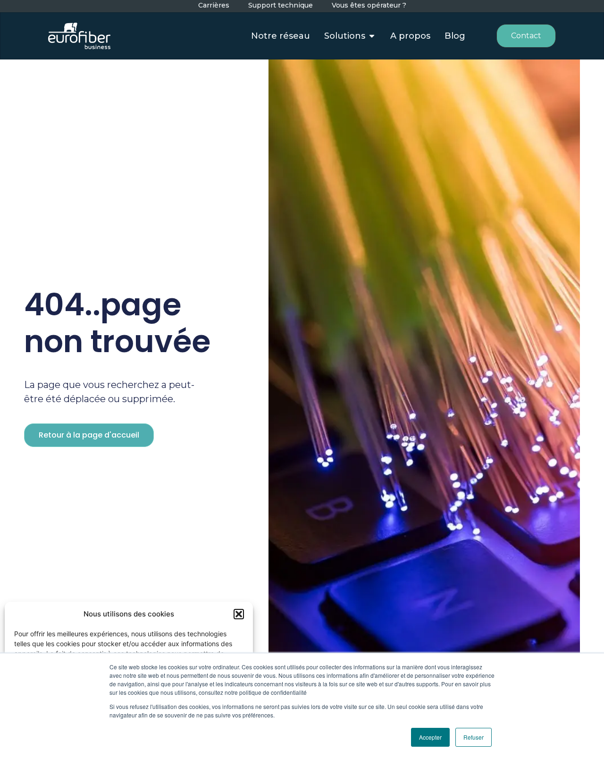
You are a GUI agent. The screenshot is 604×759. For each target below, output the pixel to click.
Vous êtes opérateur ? (369, 5)
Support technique (280, 5)
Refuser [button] (473, 737)
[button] (238, 614)
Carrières (213, 5)
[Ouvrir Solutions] (372, 36)
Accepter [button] (430, 737)
